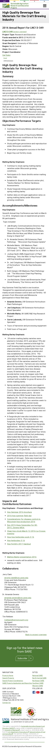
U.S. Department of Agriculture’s (18, 732)
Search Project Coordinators (12, 681)
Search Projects (8, 678)
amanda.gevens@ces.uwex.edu (17, 597)
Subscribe (22, 658)
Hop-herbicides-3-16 (16, 540)
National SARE (37, 675)
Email (5, 58)
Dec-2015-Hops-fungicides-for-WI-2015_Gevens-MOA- (22, 526)
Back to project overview (36, 634)
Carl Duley (6, 55)
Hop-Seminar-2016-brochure (19, 512)
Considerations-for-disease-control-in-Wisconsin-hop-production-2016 (24, 520)
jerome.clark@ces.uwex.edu (16, 577)
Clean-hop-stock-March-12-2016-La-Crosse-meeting (26, 532)
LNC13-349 (14, 31)
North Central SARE (39, 678)
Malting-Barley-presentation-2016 (21, 557)
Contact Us (6, 703)
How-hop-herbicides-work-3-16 (20, 537)
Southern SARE (38, 683)
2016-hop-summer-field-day (19, 515)
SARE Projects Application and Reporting (17, 683)
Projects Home (7, 675)
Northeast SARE (38, 681)
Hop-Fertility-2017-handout (19, 544)
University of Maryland (12, 730)
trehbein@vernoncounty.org (16, 620)
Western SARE (37, 686)
